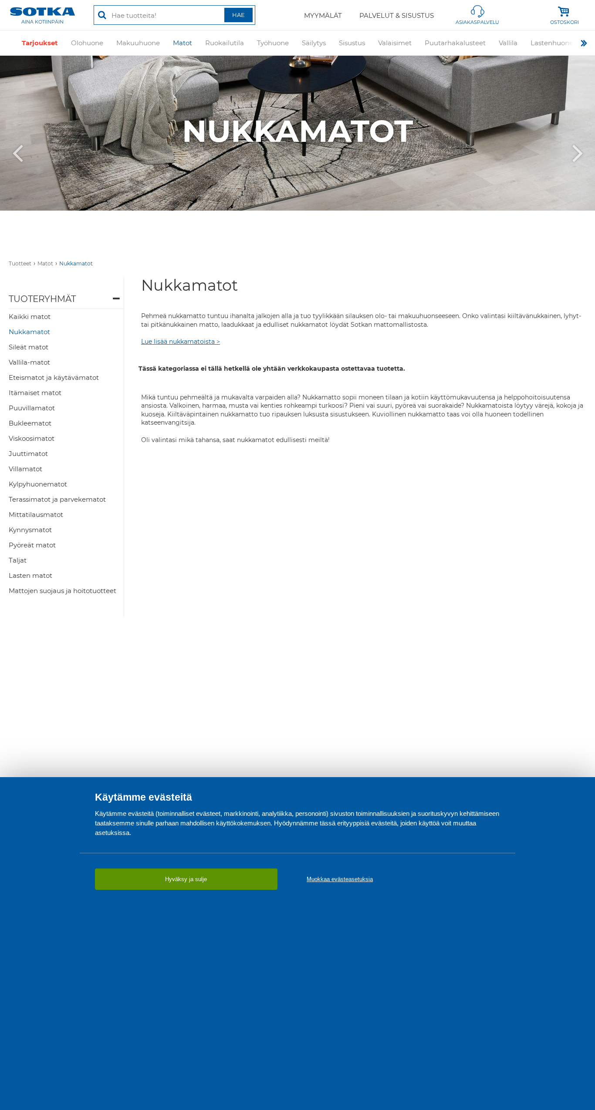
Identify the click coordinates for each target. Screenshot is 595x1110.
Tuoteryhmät (42, 299)
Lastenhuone (552, 43)
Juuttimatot (28, 453)
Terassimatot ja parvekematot (57, 499)
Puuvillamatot (32, 408)
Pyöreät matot (32, 545)
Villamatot (25, 469)
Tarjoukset (40, 43)
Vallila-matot (29, 362)
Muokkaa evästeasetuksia (340, 879)
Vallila (508, 43)
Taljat (18, 560)
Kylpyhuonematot (38, 484)
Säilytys (314, 43)
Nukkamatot (76, 263)
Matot (182, 43)
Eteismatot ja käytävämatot (54, 377)
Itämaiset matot (35, 393)
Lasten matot (30, 575)
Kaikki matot (30, 316)
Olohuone (87, 43)
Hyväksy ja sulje (186, 879)
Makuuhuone (138, 43)
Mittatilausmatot (36, 514)
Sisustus (352, 43)
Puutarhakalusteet (455, 43)
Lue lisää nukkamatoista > (180, 341)
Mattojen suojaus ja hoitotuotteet (62, 591)
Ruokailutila (224, 43)
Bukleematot (30, 423)
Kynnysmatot (30, 530)
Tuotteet (20, 263)
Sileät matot (28, 347)
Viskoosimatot (31, 438)
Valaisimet (395, 43)
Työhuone (273, 43)
